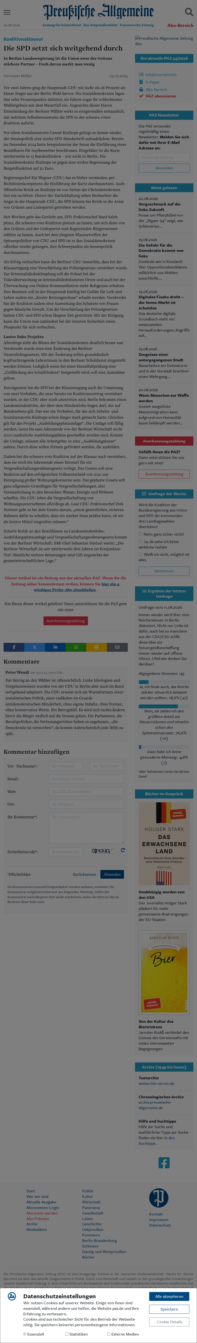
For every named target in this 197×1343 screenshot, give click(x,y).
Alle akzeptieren (169, 1296)
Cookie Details (169, 1322)
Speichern (169, 1309)
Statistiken (78, 1334)
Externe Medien (125, 1334)
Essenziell (35, 1334)
